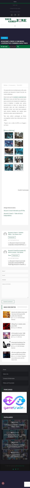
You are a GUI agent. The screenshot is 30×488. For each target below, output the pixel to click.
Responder (12, 237)
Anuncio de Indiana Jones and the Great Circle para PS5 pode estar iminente (19, 314)
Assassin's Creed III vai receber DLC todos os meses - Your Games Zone (17, 253)
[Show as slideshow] (9, 130)
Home (15, 1)
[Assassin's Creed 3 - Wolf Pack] (19, 167)
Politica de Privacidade (15, 12)
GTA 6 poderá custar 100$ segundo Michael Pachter (18, 334)
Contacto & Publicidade (15, 8)
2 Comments (12, 85)
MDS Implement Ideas (20, 466)
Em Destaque (21, 317)
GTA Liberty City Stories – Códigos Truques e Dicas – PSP (15, 436)
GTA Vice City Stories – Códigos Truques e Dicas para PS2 (15, 446)
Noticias (4, 38)
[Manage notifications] (3, 483)
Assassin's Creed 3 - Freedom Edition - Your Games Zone (15, 233)
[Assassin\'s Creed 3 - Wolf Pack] (9, 135)
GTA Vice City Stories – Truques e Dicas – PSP (15, 426)
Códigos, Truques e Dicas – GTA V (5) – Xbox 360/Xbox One (15, 456)
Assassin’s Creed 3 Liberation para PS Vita (14, 210)
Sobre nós (15, 5)
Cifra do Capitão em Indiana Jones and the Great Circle (18, 353)
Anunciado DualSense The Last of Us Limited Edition (18, 343)
